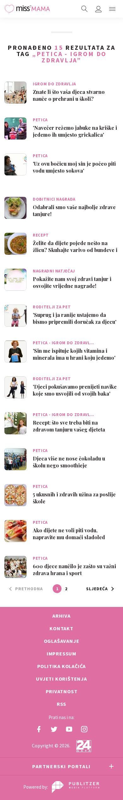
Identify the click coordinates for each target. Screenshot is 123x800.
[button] (112, 9)
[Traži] (84, 9)
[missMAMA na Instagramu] (84, 729)
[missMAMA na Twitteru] (54, 729)
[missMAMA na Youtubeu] (69, 729)
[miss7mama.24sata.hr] (27, 9)
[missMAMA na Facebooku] (38, 729)
